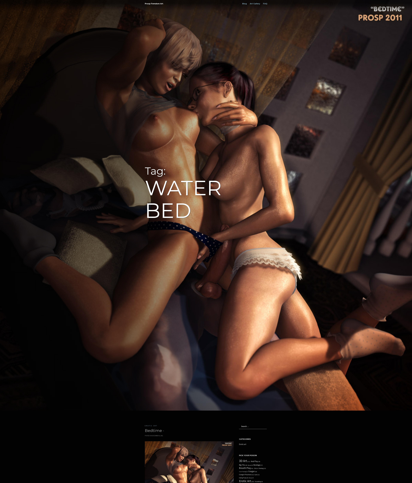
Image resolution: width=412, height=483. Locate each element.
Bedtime (153, 430)
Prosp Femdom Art (154, 4)
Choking (262, 468)
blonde (250, 465)
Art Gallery (255, 4)
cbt (256, 468)
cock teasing (243, 471)
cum (257, 475)
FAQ (265, 4)
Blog (244, 4)
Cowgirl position (246, 475)
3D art (244, 461)
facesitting (259, 481)
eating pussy (243, 478)
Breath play (246, 468)
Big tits (243, 465)
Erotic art (151, 426)
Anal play (255, 461)
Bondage (258, 465)
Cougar (252, 471)
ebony (251, 478)
